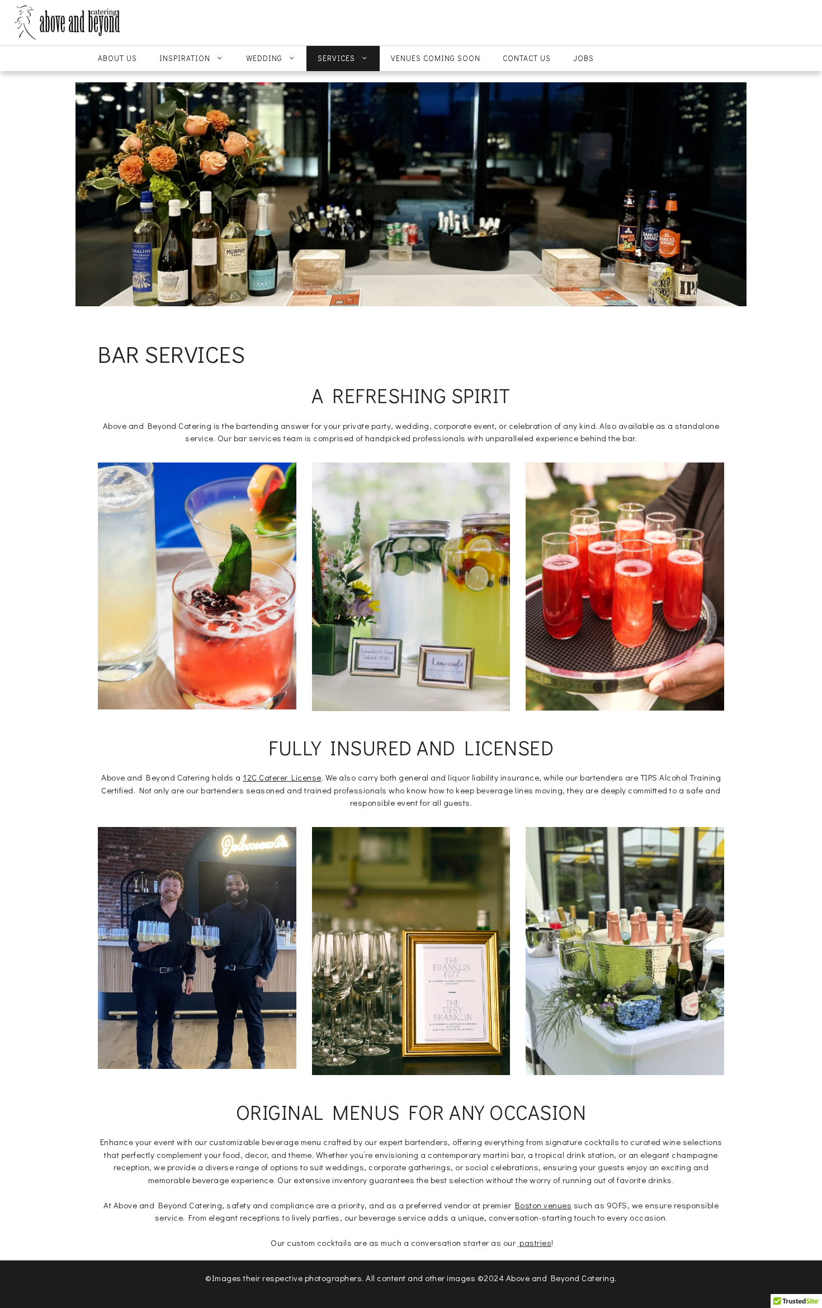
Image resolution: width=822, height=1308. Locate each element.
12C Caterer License (282, 777)
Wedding (264, 58)
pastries (535, 1242)
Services (336, 58)
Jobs (583, 58)
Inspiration (184, 58)
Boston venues (543, 1205)
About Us (117, 58)
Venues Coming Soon (435, 58)
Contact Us (527, 58)
